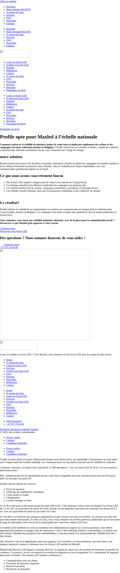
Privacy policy (13, 437)
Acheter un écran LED (17, 65)
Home (9, 359)
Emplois (10, 23)
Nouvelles (11, 20)
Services (10, 15)
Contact (10, 73)
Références (11, 70)
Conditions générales (16, 443)
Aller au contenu (8, 1)
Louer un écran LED (16, 62)
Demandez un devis (16, 90)
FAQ (8, 18)
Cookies (10, 440)
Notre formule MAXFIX (18, 9)
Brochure (10, 6)
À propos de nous (15, 12)
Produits (10, 67)
